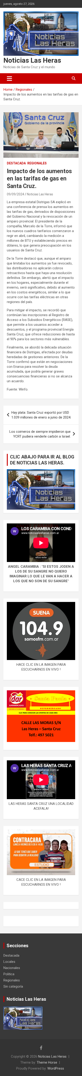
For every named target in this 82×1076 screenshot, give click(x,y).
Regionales (37, 163)
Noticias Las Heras (32, 60)
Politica (8, 974)
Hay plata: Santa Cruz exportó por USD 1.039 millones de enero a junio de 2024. (41, 414)
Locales (9, 962)
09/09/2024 (15, 194)
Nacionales (11, 968)
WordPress (55, 1068)
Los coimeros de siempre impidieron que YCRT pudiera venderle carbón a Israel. (40, 434)
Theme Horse (47, 1062)
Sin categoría (13, 986)
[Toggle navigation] (9, 78)
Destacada (16, 163)
